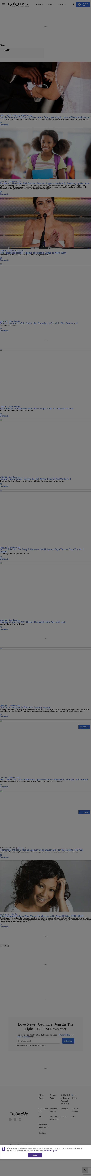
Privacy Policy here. (51, 1151)
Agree (35, 1155)
